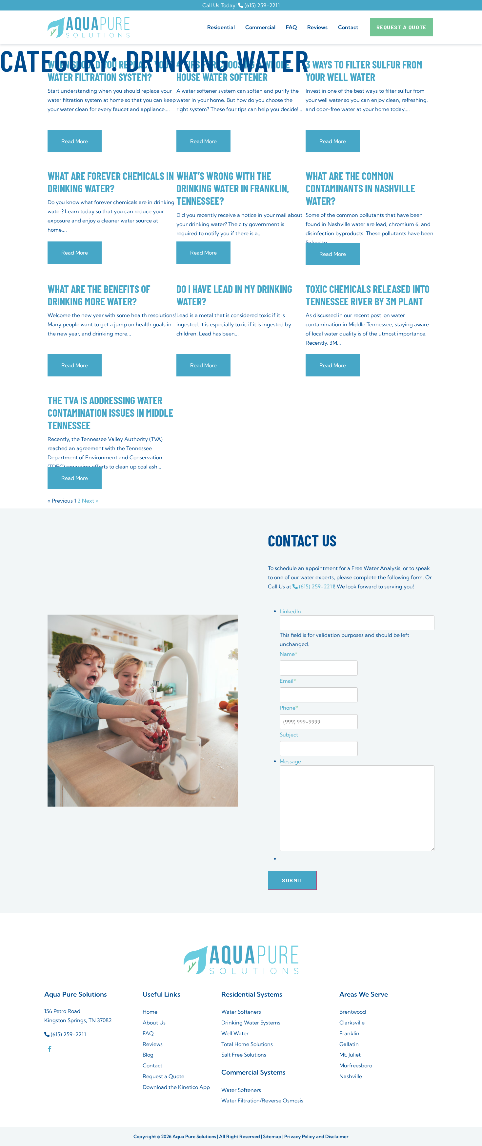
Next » (90, 500)
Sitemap (272, 1136)
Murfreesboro (355, 1065)
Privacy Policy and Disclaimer (316, 1136)
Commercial (260, 27)
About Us (154, 1022)
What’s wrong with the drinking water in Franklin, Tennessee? (232, 188)
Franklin (349, 1033)
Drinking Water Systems (250, 1022)
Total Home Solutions (247, 1044)
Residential (221, 27)
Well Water (235, 1033)
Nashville (350, 1076)
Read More (74, 141)
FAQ (291, 27)
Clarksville (352, 1022)
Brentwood (352, 1011)
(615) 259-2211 (261, 5)
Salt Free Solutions (243, 1054)
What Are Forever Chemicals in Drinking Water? (111, 181)
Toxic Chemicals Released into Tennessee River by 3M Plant (368, 294)
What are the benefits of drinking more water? (99, 294)
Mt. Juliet (350, 1054)
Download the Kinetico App (176, 1087)
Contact (348, 27)
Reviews (317, 27)
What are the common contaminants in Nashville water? (360, 188)
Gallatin (349, 1044)
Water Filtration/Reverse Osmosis (262, 1100)
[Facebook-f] (49, 1048)
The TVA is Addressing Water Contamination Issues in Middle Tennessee (110, 412)
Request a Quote (163, 1076)
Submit (292, 880)
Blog (148, 1054)
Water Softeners (241, 1011)
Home (150, 1011)
